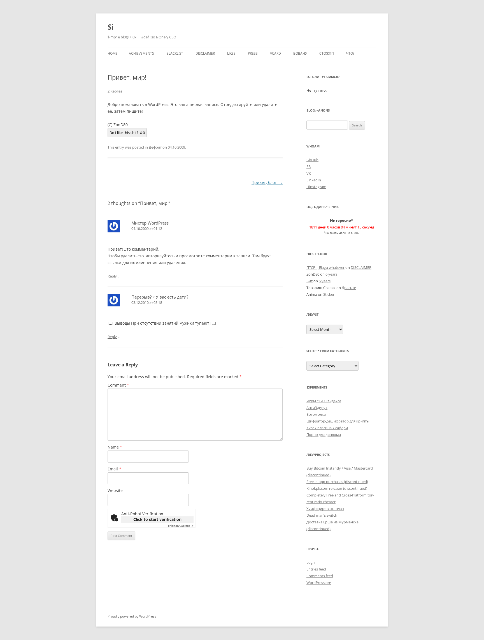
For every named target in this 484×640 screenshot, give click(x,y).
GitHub (312, 159)
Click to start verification (157, 519)
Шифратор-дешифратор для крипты (337, 421)
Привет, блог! (267, 182)
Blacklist (174, 53)
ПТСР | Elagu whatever (325, 267)
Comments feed (319, 575)
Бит (309, 280)
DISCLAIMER (205, 53)
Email (114, 469)
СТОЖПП (326, 53)
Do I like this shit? (127, 132)
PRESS (253, 53)
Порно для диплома (323, 434)
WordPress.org (318, 582)
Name (115, 447)
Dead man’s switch (321, 515)
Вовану (300, 53)
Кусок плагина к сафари (327, 427)
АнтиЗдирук (316, 407)
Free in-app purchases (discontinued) (337, 481)
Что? (350, 53)
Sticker (328, 294)
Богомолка (316, 414)
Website (115, 490)
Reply (112, 276)
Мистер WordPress (150, 223)
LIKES (231, 53)
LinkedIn (313, 179)
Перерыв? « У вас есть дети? (159, 297)
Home (113, 53)
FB (308, 166)
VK (308, 173)
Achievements (141, 53)
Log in (311, 562)
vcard (275, 53)
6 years (331, 274)
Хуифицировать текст (325, 508)
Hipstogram (316, 186)
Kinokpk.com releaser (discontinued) (336, 488)
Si (111, 27)
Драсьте (349, 287)
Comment (118, 385)
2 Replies (115, 91)
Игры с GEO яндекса (323, 400)
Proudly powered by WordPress (132, 616)
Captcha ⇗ (181, 526)
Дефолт (155, 147)
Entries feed (316, 569)
